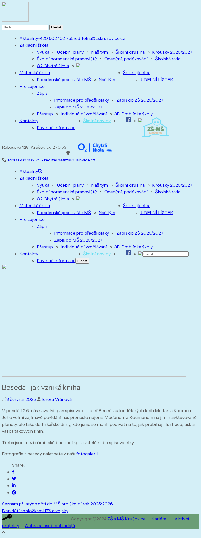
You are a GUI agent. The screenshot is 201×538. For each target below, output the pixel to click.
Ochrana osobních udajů (50, 525)
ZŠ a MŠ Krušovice (126, 519)
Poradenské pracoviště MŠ (64, 79)
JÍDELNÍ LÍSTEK (156, 79)
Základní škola (33, 45)
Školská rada (167, 59)
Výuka (43, 52)
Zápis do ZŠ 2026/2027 (139, 100)
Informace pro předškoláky (81, 100)
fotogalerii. (87, 454)
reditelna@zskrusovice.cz (99, 38)
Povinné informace (56, 127)
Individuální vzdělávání (84, 114)
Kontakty (28, 120)
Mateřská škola (34, 72)
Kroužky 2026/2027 (172, 52)
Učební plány (70, 52)
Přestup (45, 114)
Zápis (42, 93)
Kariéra (158, 519)
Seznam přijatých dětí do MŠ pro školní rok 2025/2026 (57, 504)
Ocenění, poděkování (126, 59)
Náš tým (99, 52)
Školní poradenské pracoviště (67, 59)
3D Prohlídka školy (133, 114)
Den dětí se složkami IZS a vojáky (35, 510)
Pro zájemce (32, 86)
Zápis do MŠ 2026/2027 (78, 107)
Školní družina (130, 52)
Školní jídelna (136, 72)
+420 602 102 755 (56, 38)
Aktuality (28, 38)
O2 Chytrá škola (53, 65)
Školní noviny (97, 120)
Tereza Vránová (56, 399)
